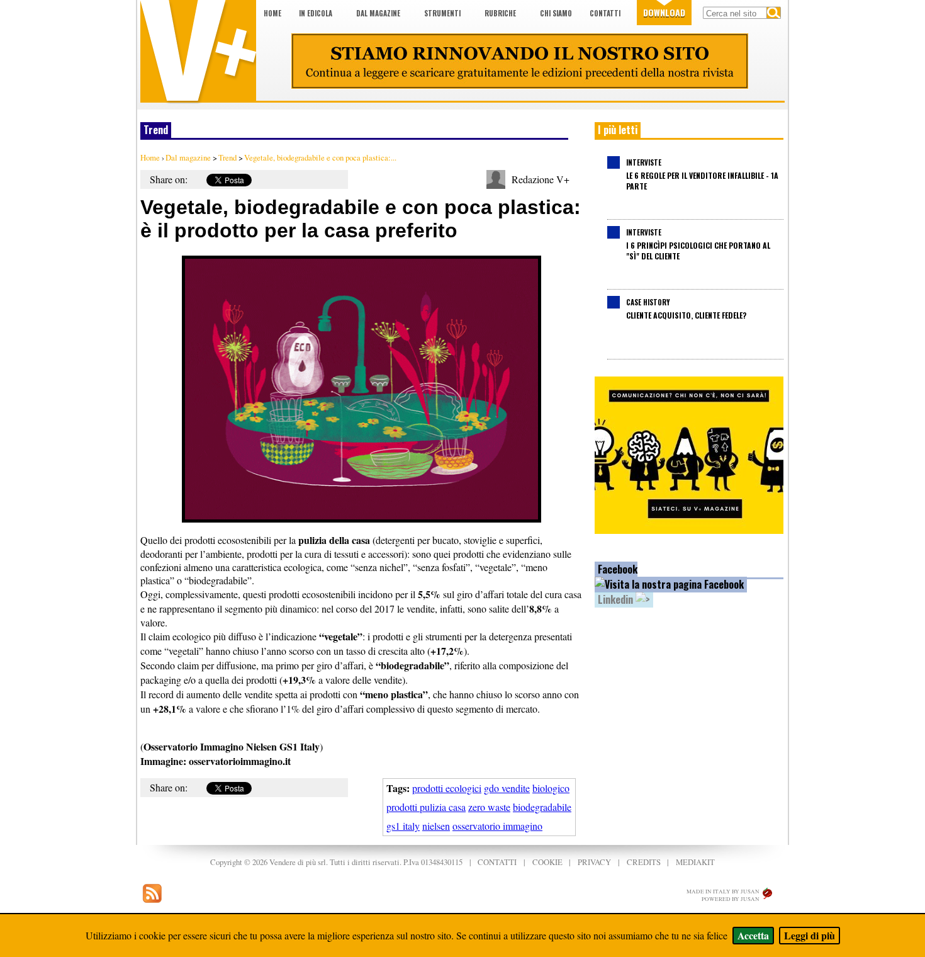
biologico (550, 788)
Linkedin (617, 599)
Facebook (617, 569)
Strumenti (442, 13)
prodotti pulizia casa (426, 806)
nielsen (436, 825)
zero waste (489, 806)
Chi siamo (556, 13)
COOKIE (547, 862)
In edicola (315, 13)
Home (272, 13)
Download (664, 12)
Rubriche (500, 13)
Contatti (605, 13)
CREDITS (644, 862)
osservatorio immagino (497, 825)
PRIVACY (594, 862)
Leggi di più (809, 935)
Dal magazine (378, 13)
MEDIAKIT (695, 862)
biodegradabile (542, 806)
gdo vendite (507, 788)
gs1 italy (403, 825)
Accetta (753, 935)
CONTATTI (497, 862)
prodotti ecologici (446, 788)
